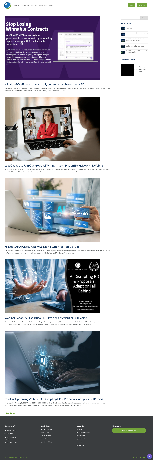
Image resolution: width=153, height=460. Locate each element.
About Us (79, 429)
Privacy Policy (45, 439)
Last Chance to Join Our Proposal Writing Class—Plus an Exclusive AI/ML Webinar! (55, 165)
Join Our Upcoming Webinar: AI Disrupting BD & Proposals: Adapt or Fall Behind (54, 399)
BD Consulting (80, 435)
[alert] (134, 69)
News (51, 5)
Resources (42, 5)
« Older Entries (10, 413)
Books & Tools (45, 432)
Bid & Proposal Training (83, 432)
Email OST (9, 433)
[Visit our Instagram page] (137, 457)
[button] (149, 456)
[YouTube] (144, 457)
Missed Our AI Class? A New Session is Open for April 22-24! (42, 246)
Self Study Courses (46, 429)
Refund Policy (80, 445)
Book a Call (142, 5)
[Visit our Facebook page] (130, 457)
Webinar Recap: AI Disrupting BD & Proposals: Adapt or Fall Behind (46, 318)
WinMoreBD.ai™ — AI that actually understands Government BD (44, 84)
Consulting (24, 5)
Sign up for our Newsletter (129, 430)
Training (33, 5)
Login (131, 5)
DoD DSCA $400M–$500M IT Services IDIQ (137, 33)
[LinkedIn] (140, 457)
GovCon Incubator (46, 435)
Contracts (79, 442)
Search (144, 18)
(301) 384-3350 (10, 430)
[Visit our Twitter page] (133, 457)
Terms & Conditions (46, 442)
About (16, 5)
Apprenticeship (80, 439)
